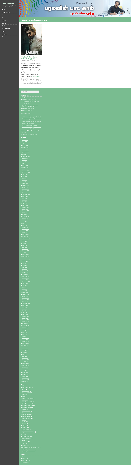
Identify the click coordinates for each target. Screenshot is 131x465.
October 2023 (25, 192)
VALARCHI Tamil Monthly (28, 431)
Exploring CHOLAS (26, 394)
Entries (25, 458)
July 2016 (24, 350)
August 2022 (25, 218)
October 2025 (25, 154)
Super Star (28, 80)
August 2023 (25, 196)
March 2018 (25, 314)
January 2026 (25, 149)
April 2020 (24, 269)
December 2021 (25, 232)
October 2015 (25, 367)
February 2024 (25, 185)
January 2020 (25, 274)
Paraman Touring (26, 412)
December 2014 (25, 378)
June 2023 (24, 200)
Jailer (28, 79)
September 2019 (26, 281)
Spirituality (4, 20)
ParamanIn (8, 3)
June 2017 (24, 330)
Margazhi (24, 409)
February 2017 (25, 338)
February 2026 (25, 147)
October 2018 (25, 301)
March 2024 (25, 183)
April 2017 (24, 334)
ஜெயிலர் (39, 82)
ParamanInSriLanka (26, 418)
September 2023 (26, 194)
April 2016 (24, 356)
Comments (26, 460)
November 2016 (25, 343)
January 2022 (25, 230)
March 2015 (25, 372)
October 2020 (25, 258)
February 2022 (25, 229)
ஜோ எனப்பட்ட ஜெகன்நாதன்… (28, 108)
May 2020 (24, 267)
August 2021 (25, 240)
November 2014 (25, 379)
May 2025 (24, 163)
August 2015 (25, 368)
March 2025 (25, 165)
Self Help (4, 15)
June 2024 (24, 178)
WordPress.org (25, 462)
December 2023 (25, 189)
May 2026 (24, 141)
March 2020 (25, 270)
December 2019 (25, 276)
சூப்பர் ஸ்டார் (34, 82)
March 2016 (25, 358)
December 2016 (25, 341)
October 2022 (25, 214)
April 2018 (24, 312)
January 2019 (25, 296)
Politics (4, 31)
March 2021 (25, 249)
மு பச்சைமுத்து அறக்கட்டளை (28, 451)
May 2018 (24, 310)
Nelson (37, 79)
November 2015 (25, 365)
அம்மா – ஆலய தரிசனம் (27, 436)
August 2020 (25, 261)
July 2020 (24, 263)
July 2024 (24, 176)
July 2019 (24, 285)
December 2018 (25, 298)
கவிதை (4, 23)
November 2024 (25, 170)
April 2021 (24, 247)
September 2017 (26, 325)
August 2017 (25, 327)
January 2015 (25, 376)
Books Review (25, 391)
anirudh (24, 79)
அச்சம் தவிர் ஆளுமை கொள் (28, 432)
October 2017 (25, 323)
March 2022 (25, 227)
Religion (4, 26)
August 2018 (25, 305)
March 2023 (25, 205)
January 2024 (25, 187)
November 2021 (25, 234)
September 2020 (26, 260)
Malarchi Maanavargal (27, 403)
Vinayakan (25, 82)
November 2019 (25, 278)
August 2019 (25, 283)
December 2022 (25, 210)
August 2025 (25, 158)
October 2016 (25, 345)
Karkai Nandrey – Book (27, 398)
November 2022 (25, 212)
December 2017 (25, 319)
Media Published (6, 12)
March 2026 (25, 145)
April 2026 (24, 143)
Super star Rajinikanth (36, 80)
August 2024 (25, 174)
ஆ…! (3, 17)
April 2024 (24, 181)
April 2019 (24, 290)
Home (3, 9)
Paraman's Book (26, 414)
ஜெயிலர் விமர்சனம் (27, 83)
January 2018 (25, 318)
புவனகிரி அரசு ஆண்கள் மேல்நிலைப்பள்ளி (30, 447)
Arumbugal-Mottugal (26, 387)
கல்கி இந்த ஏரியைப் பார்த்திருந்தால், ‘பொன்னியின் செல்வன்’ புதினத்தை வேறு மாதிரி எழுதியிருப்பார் (30, 101)
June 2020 (24, 265)
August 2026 (25, 140)
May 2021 (24, 245)
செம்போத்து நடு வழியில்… (27, 110)
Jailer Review (32, 79)
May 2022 (24, 223)
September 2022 (26, 216)
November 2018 (25, 299)
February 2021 (25, 250)
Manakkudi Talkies (6, 28)
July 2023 (24, 198)
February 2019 (25, 294)
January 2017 (25, 339)
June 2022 (24, 221)
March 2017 (25, 336)
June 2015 (24, 370)
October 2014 (25, 381)
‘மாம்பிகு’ (24, 97)
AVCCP (24, 389)
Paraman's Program (26, 416)
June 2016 (24, 352)
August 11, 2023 (33, 60)
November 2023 (25, 190)
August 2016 (25, 349)
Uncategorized (25, 429)
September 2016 (26, 347)
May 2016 (24, 354)
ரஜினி (36, 83)
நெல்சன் (33, 83)
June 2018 (24, 309)
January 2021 (25, 252)
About (3, 36)
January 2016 (25, 361)
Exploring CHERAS (26, 392)
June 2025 (24, 161)
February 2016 (25, 359)
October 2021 (25, 236)
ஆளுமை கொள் (25, 441)
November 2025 (25, 152)
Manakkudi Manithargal (27, 405)
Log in (23, 456)
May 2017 (24, 332)
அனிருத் (30, 82)
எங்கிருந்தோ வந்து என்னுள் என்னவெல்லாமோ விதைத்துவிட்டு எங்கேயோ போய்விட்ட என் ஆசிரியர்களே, (31, 121)
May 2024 (24, 180)
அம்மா (23, 434)
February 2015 (25, 374)
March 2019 (25, 292)
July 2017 (24, 329)
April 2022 (24, 225)
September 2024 (26, 172)
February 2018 (25, 316)
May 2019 (24, 289)
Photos (24, 420)
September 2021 (26, 238)
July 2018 (24, 307)
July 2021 (24, 241)
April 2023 (24, 203)
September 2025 (26, 156)
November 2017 (25, 321)
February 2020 (25, 272)
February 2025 (25, 167)
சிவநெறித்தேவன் (25, 445)
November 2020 (25, 256)
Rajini (24, 80)
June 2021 (24, 243)
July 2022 (24, 220)
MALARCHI (25, 400)
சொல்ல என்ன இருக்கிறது (31, 134)
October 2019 (25, 279)
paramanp (26, 60)
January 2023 (25, 209)
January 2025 (25, 169)
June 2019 (24, 287)
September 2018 (26, 303)
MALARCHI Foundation (27, 401)
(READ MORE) (36, 76)
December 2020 (25, 254)
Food (23, 396)
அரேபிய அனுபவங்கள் (26, 438)
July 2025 (24, 160)
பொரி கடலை (5, 34)
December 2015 (25, 363)
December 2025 (25, 151)
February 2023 (25, 207)
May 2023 (24, 201)
